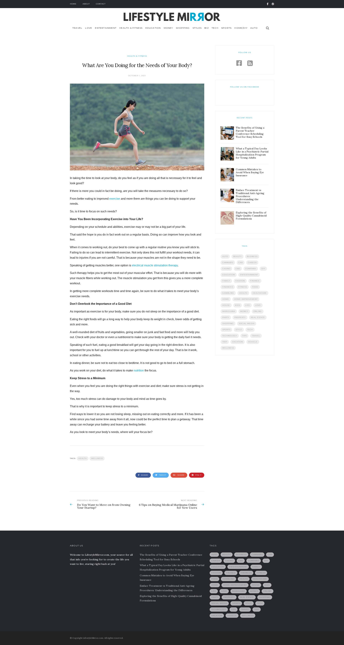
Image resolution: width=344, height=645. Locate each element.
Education (153, 28)
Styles (197, 28)
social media (246, 323)
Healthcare (260, 293)
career (252, 262)
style (239, 329)
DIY (263, 268)
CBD (238, 268)
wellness (97, 458)
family (226, 281)
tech (250, 329)
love (258, 305)
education (228, 275)
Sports (226, 28)
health (82, 458)
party (225, 317)
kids (237, 305)
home (225, 299)
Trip (224, 342)
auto (225, 256)
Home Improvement (246, 299)
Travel (77, 28)
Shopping (183, 28)
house (226, 305)
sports (226, 329)
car (240, 262)
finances (227, 287)
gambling (228, 293)
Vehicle (252, 342)
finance (255, 281)
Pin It (198, 475)
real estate (258, 317)
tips (244, 336)
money (244, 311)
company (250, 268)
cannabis (227, 262)
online (258, 311)
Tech (215, 28)
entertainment (249, 275)
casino (226, 268)
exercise (114, 198)
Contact (101, 4)
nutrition (139, 370)
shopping (228, 323)
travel (256, 336)
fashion (240, 281)
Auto (254, 28)
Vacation (237, 342)
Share (144, 475)
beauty (237, 256)
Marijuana (228, 311)
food (255, 287)
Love (88, 28)
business (252, 256)
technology (229, 336)
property (240, 317)
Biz (206, 28)
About (86, 4)
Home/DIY (240, 28)
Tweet (162, 475)
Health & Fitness (130, 28)
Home (73, 4)
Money (168, 28)
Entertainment (105, 28)
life (247, 305)
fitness (242, 287)
